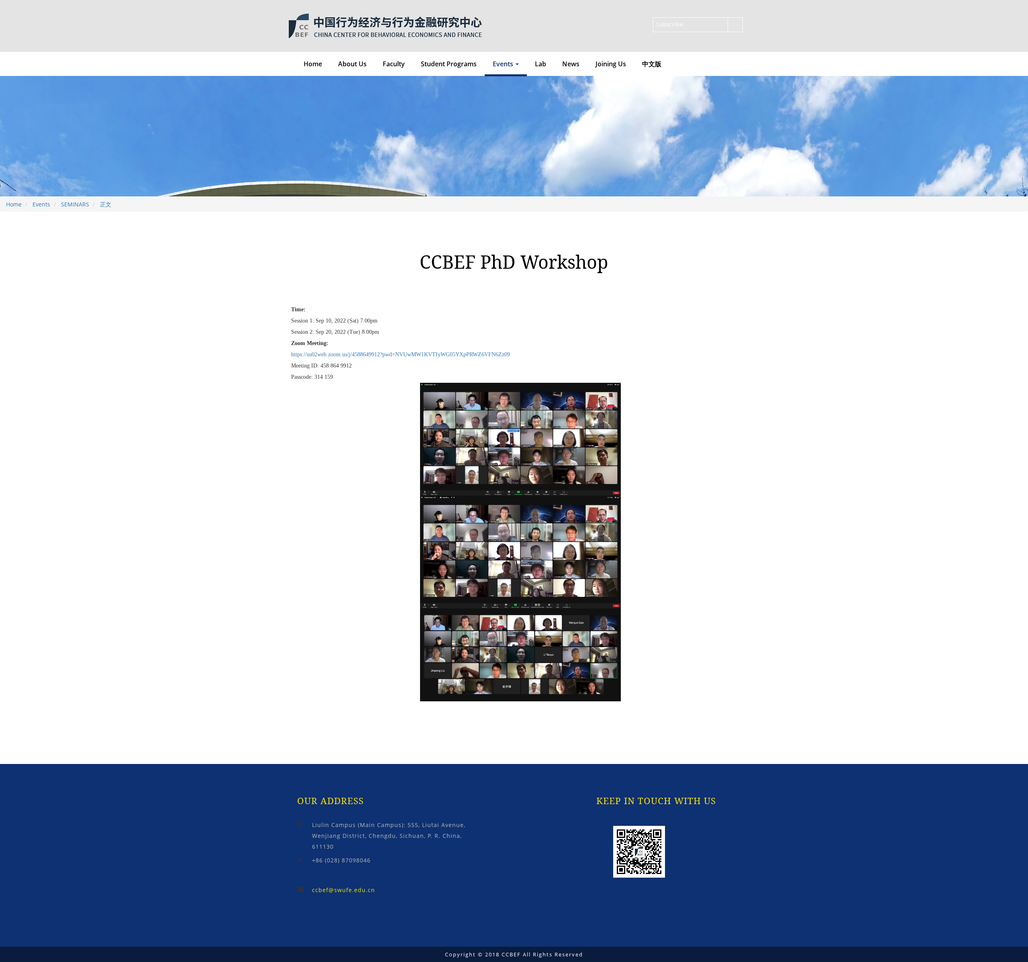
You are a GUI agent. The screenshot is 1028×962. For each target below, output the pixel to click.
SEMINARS (75, 204)
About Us (352, 63)
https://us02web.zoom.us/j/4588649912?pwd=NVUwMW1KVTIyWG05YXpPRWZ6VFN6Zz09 (400, 354)
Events (41, 204)
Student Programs (449, 63)
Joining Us (611, 63)
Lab (540, 63)
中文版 (651, 63)
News (570, 63)
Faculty (394, 63)
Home (313, 63)
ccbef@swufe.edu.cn (343, 890)
